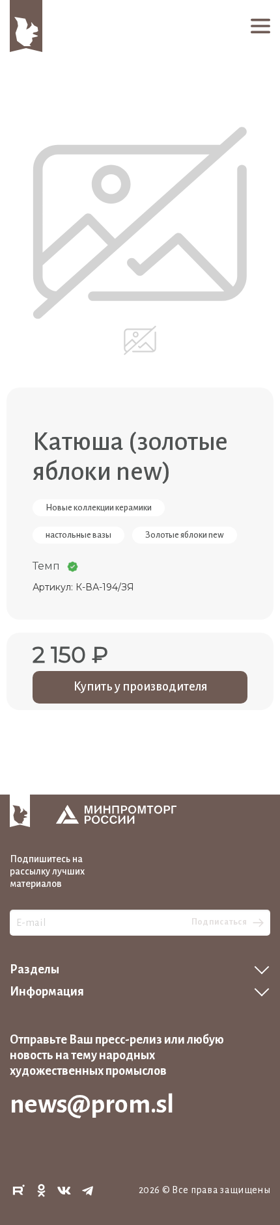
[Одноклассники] (41, 1191)
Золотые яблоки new (184, 535)
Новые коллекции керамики (99, 507)
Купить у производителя (140, 686)
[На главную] (26, 25)
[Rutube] (18, 1191)
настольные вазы (78, 535)
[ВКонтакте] (64, 1191)
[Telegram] (87, 1191)
